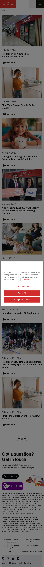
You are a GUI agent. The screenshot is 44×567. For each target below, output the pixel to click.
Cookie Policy (26, 279)
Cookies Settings (22, 286)
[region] (22, 283)
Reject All (22, 293)
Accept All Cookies (22, 300)
